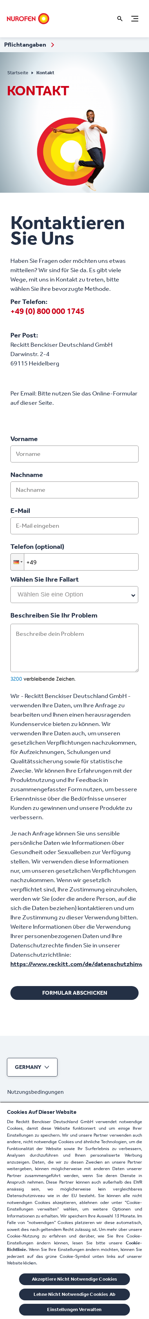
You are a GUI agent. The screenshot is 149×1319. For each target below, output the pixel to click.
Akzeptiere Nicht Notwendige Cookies (74, 1279)
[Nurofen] (28, 18)
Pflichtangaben (25, 44)
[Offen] (120, 18)
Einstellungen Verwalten (74, 1309)
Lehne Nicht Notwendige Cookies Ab (74, 1294)
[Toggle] (135, 18)
